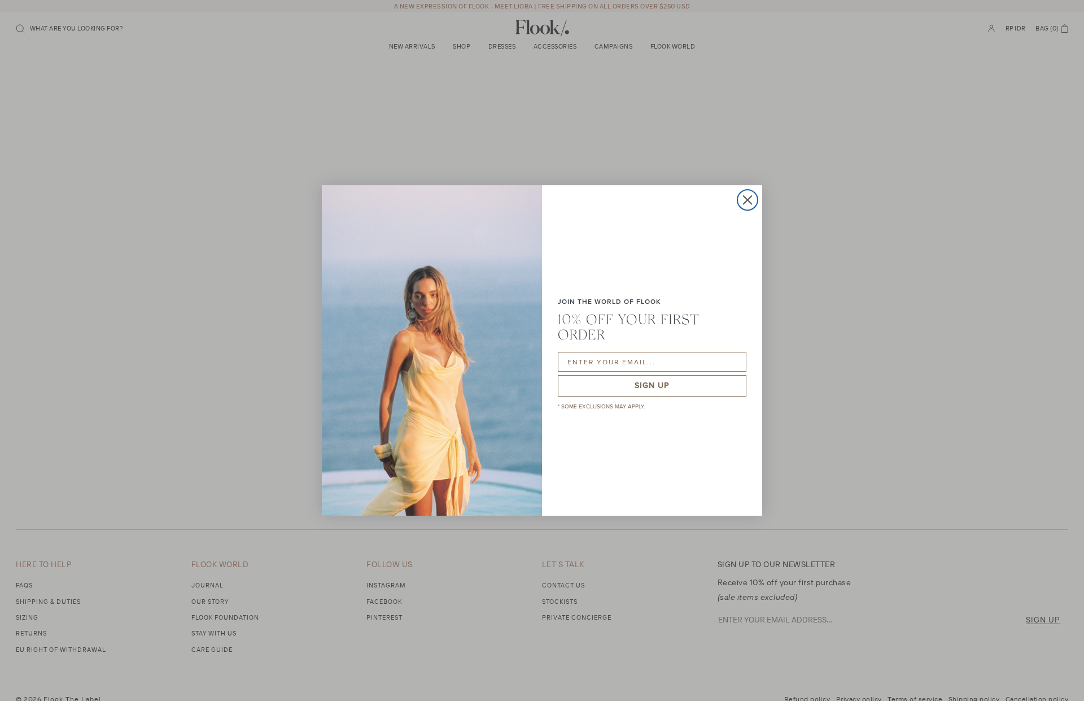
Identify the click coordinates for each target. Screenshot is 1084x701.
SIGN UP (652, 385)
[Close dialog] (747, 200)
